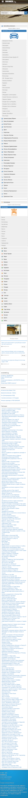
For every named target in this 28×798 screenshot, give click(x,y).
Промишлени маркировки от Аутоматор (11, 671)
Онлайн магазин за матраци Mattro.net (11, 425)
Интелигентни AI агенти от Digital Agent (11, 442)
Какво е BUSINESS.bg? (6, 377)
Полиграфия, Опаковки (9, 163)
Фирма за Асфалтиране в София (9, 749)
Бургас (5, 248)
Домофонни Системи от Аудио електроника (12, 500)
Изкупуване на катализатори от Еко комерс (12, 430)
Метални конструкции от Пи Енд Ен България (13, 634)
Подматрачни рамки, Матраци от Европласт (12, 422)
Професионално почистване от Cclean (11, 734)
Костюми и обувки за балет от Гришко (11, 684)
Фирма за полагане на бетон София (10, 522)
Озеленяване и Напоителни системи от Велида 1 (14, 601)
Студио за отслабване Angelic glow (10, 604)
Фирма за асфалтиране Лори (9, 600)
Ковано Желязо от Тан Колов (8, 595)
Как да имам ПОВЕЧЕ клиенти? (8, 383)
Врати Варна (5, 541)
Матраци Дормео (6, 428)
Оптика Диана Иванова (7, 707)
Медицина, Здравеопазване (10, 146)
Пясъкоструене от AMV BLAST (9, 564)
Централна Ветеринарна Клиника (10, 502)
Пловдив (5, 287)
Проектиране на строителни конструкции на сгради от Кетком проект (12, 649)
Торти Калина (5, 628)
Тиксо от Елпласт (6, 696)
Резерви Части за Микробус (9, 101)
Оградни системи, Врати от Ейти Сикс (11, 464)
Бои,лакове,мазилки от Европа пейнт (11, 701)
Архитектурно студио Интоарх (9, 625)
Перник (5, 281)
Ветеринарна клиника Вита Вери (10, 473)
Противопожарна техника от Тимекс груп (12, 589)
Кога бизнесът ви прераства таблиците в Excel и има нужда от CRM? (13, 360)
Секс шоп (4, 451)
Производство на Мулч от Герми (9, 443)
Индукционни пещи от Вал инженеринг (11, 519)
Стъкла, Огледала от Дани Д (8, 619)
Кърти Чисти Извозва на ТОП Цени (10, 753)
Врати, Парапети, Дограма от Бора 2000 (11, 436)
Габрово (5, 262)
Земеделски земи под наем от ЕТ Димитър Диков (14, 505)
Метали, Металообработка (10, 149)
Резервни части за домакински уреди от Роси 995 (14, 478)
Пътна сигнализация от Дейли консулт (11, 615)
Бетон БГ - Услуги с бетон (8, 520)
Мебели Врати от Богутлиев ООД (10, 535)
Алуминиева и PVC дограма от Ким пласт (12, 687)
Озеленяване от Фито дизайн (9, 719)
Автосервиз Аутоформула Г (8, 713)
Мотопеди (4, 90)
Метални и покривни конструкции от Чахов (12, 627)
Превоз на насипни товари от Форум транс (12, 699)
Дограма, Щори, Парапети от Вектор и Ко (12, 482)
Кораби (4, 85)
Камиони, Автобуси (7, 80)
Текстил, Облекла (7, 179)
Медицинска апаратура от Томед (9, 588)
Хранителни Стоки (8, 196)
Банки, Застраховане (8, 121)
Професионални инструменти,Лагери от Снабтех (13, 546)
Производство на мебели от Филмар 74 (11, 704)
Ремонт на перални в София (8, 410)
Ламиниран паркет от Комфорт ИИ (10, 412)
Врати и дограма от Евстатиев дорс (10, 698)
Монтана (5, 276)
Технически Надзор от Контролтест (10, 479)
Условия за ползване (5, 779)
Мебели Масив (5, 695)
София (5, 306)
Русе (4, 292)
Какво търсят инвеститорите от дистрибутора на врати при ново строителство (13, 343)
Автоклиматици (6, 47)
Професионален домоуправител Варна (11, 547)
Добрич (5, 265)
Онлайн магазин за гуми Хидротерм (10, 494)
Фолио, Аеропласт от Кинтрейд (9, 431)
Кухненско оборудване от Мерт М (10, 517)
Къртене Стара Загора (7, 752)
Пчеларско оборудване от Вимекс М (10, 610)
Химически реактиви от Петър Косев (10, 708)
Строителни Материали (9, 174)
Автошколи (5, 69)
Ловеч (5, 273)
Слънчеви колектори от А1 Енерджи (10, 398)
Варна (5, 251)
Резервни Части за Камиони (9, 106)
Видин (5, 256)
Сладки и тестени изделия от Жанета (11, 758)
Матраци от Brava (6, 642)
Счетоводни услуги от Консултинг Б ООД (11, 767)
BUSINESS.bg (3, 775)
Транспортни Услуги (8, 182)
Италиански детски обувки (8, 463)
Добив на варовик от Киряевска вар (10, 716)
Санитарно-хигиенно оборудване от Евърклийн (13, 722)
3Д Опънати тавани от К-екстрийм (10, 421)
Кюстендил (6, 270)
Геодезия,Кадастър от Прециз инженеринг (12, 677)
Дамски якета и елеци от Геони (9, 481)
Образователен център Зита (8, 710)
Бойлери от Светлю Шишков (8, 659)
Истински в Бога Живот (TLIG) (8, 390)
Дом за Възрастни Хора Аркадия (9, 723)
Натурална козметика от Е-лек (9, 737)
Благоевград (6, 202)
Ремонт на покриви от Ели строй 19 (10, 419)
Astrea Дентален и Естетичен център (10, 496)
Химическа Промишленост (10, 191)
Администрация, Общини (9, 118)
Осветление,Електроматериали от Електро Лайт (13, 472)
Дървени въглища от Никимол (9, 681)
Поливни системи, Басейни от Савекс (11, 467)
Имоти (3, 534)
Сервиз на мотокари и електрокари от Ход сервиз (14, 503)
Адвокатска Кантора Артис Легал (10, 434)
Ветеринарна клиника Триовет (9, 720)
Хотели (5, 193)
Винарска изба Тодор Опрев (8, 506)
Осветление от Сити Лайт (8, 574)
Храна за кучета (5, 544)
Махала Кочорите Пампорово (9, 552)
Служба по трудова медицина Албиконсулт (12, 636)
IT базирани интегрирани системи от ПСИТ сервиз (14, 550)
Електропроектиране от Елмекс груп (11, 663)
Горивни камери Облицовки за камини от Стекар (13, 531)
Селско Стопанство (8, 171)
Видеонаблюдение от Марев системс (11, 470)
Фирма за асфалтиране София (9, 525)
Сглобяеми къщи (6, 532)
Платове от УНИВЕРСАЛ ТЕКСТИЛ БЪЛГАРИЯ (13, 559)
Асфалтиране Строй (6, 523)
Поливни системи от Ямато (8, 711)
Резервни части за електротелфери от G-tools (13, 549)
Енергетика (6, 132)
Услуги (5, 188)
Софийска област (7, 304)
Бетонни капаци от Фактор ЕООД (10, 640)
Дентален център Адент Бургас (9, 598)
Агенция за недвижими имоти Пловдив (11, 409)
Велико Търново (7, 253)
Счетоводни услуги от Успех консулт (10, 726)
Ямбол (5, 320)
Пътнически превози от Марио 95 (10, 570)
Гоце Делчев (4, 224)
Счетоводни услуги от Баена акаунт (10, 528)
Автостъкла (5, 62)
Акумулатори (5, 71)
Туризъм (5, 185)
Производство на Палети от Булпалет (11, 579)
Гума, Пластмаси (7, 127)
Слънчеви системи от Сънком (9, 747)
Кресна (3, 229)
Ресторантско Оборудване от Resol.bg (11, 613)
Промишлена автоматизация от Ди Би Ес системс (14, 469)
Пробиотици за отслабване (8, 561)
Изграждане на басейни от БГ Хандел (11, 657)
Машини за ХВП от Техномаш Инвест (11, 461)
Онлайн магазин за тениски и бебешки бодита (13, 603)
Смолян (5, 301)
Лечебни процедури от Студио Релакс (11, 586)
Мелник (3, 231)
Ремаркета (5, 108)
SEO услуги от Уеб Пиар (7, 562)
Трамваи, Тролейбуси (7, 113)
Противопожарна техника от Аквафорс (11, 680)
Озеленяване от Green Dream (9, 693)
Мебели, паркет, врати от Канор (9, 555)
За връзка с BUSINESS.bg (7, 375)
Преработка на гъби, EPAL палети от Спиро (12, 725)
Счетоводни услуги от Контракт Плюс (11, 618)
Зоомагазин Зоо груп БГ (7, 740)
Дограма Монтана (6, 540)
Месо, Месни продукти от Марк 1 (10, 741)
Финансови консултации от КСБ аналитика (12, 448)
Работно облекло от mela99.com (9, 705)
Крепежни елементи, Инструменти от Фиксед (13, 415)
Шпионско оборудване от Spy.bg (9, 744)
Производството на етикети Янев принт (11, 491)
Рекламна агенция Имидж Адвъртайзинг (11, 577)
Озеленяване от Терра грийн (9, 656)
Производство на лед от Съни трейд (10, 537)
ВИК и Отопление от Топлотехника (10, 731)
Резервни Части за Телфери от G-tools (11, 672)
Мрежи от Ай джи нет (7, 493)
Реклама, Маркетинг (8, 166)
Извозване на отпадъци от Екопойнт (10, 647)
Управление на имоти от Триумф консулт (12, 732)
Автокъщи (4, 50)
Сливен (5, 298)
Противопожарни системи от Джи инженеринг (13, 660)
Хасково (5, 315)
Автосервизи (5, 59)
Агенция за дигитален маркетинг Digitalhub (12, 529)
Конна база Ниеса (6, 692)
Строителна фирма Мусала (8, 597)
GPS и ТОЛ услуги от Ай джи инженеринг (12, 686)
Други (5, 129)
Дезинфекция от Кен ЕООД (8, 413)
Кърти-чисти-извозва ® (7, 750)
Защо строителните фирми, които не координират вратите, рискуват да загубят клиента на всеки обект (13, 352)
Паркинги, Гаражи (6, 99)
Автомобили (5, 55)
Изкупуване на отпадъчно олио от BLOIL (11, 729)
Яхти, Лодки (5, 115)
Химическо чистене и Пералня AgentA (11, 565)
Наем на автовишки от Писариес (9, 433)
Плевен (5, 284)
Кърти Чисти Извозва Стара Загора (10, 761)
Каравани (4, 83)
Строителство (6, 177)
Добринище (4, 226)
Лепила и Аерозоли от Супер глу (10, 538)
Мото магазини (6, 87)
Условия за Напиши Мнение (7, 783)
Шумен (5, 317)
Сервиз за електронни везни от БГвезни (11, 455)
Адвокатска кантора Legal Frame (9, 728)
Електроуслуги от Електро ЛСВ (9, 576)
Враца (5, 259)
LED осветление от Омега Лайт (9, 743)
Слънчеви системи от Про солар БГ (10, 490)
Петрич (3, 233)
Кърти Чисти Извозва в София (9, 762)
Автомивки (5, 52)
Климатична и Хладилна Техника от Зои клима (13, 446)
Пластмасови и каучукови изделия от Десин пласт (14, 630)
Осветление (6, 160)
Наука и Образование (8, 152)
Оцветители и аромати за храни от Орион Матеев (14, 689)
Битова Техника (7, 124)
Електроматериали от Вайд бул (9, 609)
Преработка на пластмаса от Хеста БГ (11, 612)
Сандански (4, 238)
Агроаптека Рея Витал (7, 643)
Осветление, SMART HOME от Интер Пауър (12, 583)
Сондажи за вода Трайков (8, 674)
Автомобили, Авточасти (9, 26)
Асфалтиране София (6, 764)
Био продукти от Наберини (8, 556)
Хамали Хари (5, 558)
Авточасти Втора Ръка (7, 66)
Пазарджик (6, 278)
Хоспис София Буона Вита (8, 669)
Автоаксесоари (6, 43)
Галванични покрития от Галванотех (10, 651)
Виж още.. (24, 346)
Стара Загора (6, 309)
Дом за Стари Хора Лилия (8, 668)
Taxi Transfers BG (6, 543)
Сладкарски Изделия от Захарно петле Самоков (13, 624)
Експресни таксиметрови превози (10, 568)
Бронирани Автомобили (8, 73)
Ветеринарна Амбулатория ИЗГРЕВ (10, 457)
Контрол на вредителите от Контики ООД (12, 594)
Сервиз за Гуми (6, 111)
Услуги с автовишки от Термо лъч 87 (10, 702)
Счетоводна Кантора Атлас (8, 683)
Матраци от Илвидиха (7, 427)
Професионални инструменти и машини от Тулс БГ (14, 616)
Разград (5, 290)
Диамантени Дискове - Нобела (8, 393)
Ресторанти (6, 168)
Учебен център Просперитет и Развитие (11, 437)
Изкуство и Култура (8, 135)
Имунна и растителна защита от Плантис (11, 639)
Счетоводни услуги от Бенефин (9, 424)
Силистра (5, 295)
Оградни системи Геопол (8, 678)
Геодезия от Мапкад (6, 567)
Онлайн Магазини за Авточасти (10, 97)
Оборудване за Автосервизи (9, 94)
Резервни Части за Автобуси (9, 104)
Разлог (3, 236)
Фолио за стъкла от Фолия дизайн (10, 746)
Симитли (3, 240)
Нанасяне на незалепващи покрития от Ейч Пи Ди (14, 580)
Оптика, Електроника (8, 157)
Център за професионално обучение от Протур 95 (14, 645)
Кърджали (6, 267)
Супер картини (5, 418)
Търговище (6, 312)
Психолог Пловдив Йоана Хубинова (10, 445)
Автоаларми (5, 45)
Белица (3, 219)
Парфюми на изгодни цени (8, 449)
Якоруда (3, 245)
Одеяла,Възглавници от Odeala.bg (10, 466)
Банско (3, 217)
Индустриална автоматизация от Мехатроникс (13, 416)
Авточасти (4, 64)
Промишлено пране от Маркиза (9, 690)
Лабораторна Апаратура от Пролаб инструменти (13, 582)
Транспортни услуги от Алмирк (9, 637)
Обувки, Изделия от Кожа (9, 154)
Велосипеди (5, 76)
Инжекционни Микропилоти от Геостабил (12, 607)
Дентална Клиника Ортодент (9, 516)
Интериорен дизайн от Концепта (10, 738)
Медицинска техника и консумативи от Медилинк (14, 675)
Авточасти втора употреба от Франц (10, 508)
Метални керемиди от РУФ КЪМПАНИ (10, 400)
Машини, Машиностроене (9, 140)
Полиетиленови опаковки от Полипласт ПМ (12, 717)
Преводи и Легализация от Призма (10, 714)
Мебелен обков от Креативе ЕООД (10, 765)
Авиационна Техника (7, 40)
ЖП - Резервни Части (7, 78)
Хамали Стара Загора (7, 756)
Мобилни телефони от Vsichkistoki (10, 553)
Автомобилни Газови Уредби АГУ (10, 57)
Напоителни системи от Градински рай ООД (12, 735)
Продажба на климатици (8, 511)
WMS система (5, 509)
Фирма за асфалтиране (7, 526)
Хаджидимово (4, 243)
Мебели (5, 143)
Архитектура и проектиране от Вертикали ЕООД (13, 606)
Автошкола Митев (6, 585)
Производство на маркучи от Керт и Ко (11, 759)
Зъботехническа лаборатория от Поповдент (12, 662)
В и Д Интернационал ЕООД (8, 395)
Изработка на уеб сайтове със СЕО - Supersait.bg (13, 755)
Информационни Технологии (10, 138)
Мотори (4, 92)
